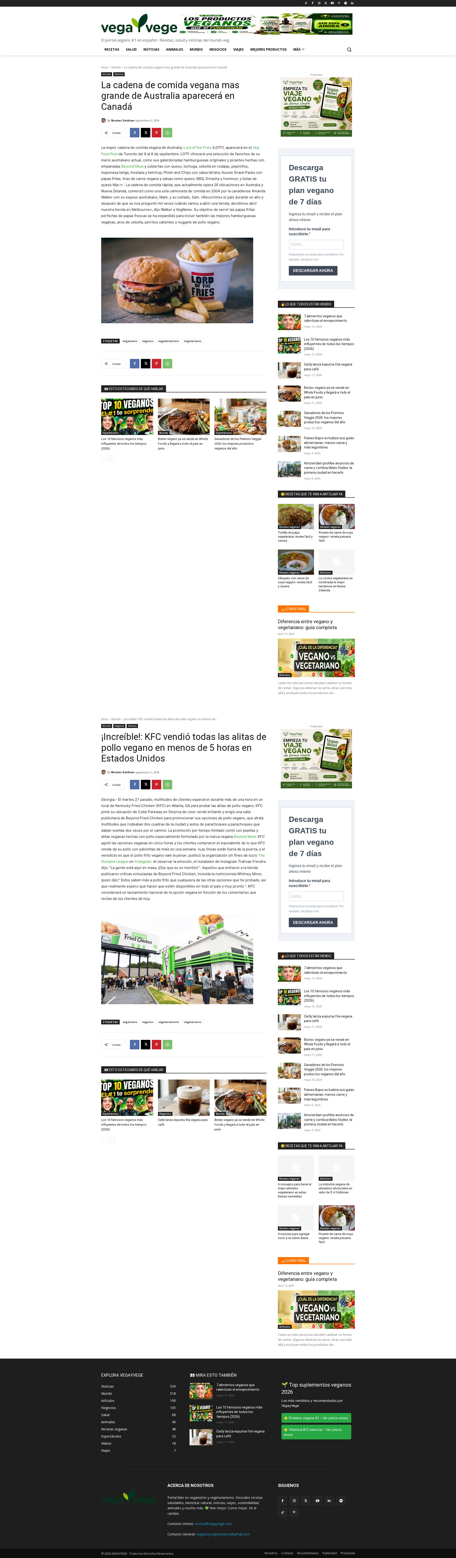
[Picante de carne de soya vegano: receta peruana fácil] (337, 516)
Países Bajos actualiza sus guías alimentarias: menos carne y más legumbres (329, 442)
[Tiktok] (306, 3)
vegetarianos (192, 341)
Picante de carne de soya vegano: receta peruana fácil (336, 536)
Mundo (116, 67)
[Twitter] (325, 3)
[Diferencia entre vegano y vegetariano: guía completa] (316, 658)
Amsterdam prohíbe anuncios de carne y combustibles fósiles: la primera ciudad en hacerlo (329, 467)
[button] (349, 49)
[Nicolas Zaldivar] (104, 120)
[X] (145, 132)
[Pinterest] (339, 3)
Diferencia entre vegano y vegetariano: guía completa (307, 624)
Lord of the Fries (197, 147)
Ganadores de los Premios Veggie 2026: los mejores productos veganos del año (237, 443)
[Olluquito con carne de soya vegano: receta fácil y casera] (296, 562)
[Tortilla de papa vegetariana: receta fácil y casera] (296, 516)
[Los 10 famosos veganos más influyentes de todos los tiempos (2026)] (127, 417)
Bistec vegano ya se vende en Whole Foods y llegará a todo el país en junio (183, 443)
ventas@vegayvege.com (213, 1523)
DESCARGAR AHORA (313, 271)
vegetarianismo (168, 341)
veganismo (130, 341)
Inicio (104, 67)
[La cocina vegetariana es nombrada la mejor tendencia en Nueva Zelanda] (337, 562)
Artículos (325, 572)
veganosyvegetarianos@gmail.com (223, 1534)
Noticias (119, 74)
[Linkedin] (352, 3)
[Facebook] (312, 3)
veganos (147, 341)
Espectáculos (111, 432)
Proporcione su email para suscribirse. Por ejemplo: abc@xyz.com (316, 257)
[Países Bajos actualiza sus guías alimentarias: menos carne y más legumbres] (289, 444)
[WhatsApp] (167, 132)
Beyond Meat (132, 166)
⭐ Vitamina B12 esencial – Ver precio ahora (313, 1432)
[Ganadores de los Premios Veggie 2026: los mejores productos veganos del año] (240, 417)
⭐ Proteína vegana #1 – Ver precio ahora (316, 1418)
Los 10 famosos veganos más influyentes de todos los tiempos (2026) (124, 443)
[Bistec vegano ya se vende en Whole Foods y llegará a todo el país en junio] (184, 417)
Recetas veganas (289, 527)
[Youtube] (332, 3)
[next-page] (112, 459)
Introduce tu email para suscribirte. (309, 231)
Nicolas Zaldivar (122, 120)
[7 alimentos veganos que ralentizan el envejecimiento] (289, 322)
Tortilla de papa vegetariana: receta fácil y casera (295, 536)
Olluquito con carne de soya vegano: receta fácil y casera (295, 582)
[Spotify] (345, 3)
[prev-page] (104, 459)
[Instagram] (319, 3)
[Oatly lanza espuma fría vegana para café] (289, 370)
